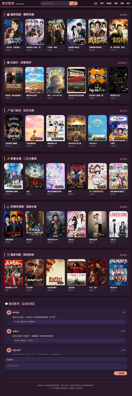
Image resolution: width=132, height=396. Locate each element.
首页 (95, 3)
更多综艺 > (124, 111)
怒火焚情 (29, 288)
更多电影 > (124, 255)
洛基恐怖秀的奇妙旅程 (76, 95)
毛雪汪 (112, 143)
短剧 (116, 3)
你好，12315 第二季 (54, 95)
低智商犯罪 (9, 240)
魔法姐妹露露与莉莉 (54, 191)
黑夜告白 (29, 240)
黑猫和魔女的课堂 (11, 191)
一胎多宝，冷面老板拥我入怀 (15, 47)
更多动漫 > (124, 159)
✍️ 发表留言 (120, 373)
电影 (102, 3)
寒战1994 (113, 288)
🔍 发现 (73, 3)
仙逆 (27, 191)
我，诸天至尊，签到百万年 (119, 47)
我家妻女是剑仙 (73, 47)
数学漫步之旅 (115, 95)
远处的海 (71, 288)
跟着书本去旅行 (31, 95)
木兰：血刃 (93, 288)
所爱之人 (113, 240)
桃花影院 (13, 3)
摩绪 (69, 191)
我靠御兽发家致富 (95, 47)
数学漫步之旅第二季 (96, 95)
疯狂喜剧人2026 (11, 288)
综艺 (128, 3)
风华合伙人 (93, 143)
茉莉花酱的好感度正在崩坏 (119, 191)
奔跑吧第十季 (52, 143)
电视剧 (108, 3)
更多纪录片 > (123, 63)
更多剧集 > (124, 207)
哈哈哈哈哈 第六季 (74, 143)
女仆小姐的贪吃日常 (96, 191)
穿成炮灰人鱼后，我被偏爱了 (36, 47)
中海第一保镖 (52, 47)
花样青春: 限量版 (11, 143)
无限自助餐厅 (52, 288)
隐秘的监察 (93, 240)
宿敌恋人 (71, 240)
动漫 (122, 3)
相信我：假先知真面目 (13, 95)
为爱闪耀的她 (31, 143)
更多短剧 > (124, 15)
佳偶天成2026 (52, 240)
